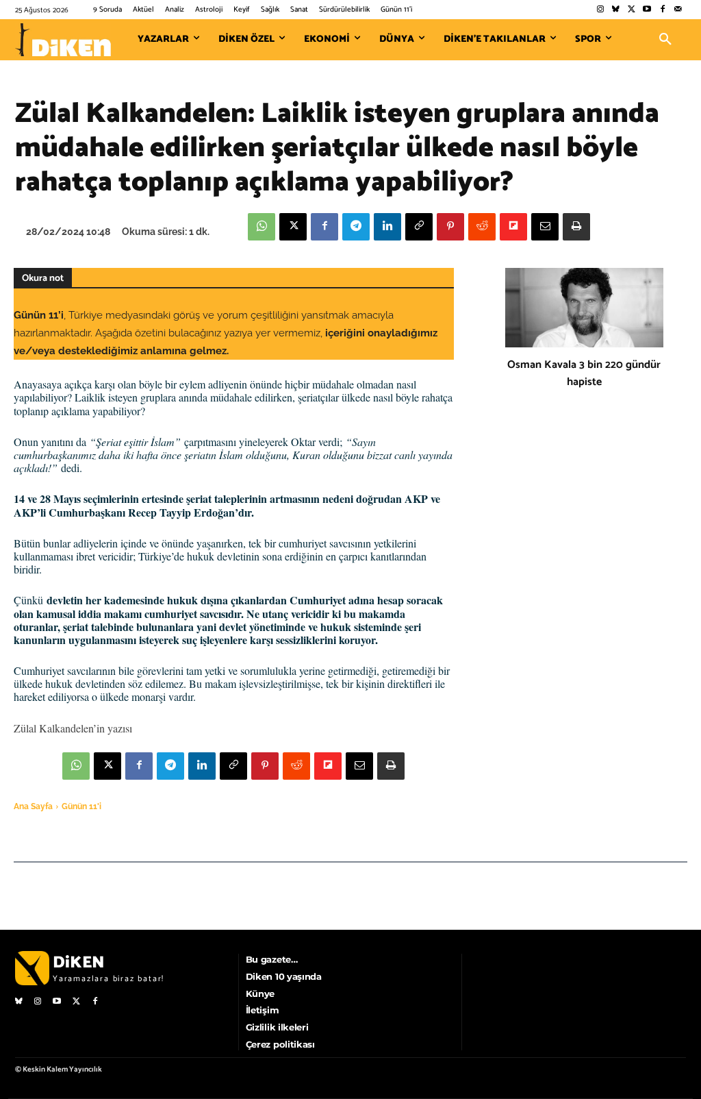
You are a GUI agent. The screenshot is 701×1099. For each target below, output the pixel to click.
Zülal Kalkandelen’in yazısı (73, 728)
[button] (665, 39)
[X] (293, 226)
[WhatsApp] (261, 226)
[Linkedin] (387, 226)
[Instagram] (600, 10)
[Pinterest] (450, 226)
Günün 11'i (81, 806)
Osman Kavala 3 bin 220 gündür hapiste (584, 373)
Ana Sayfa (33, 806)
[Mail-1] (678, 10)
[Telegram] (356, 226)
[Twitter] (631, 10)
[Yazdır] (576, 226)
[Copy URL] (419, 226)
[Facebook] (662, 10)
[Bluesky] (616, 10)
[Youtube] (647, 10)
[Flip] (513, 226)
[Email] (545, 226)
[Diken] (63, 39)
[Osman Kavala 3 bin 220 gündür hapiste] (584, 307)
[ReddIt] (482, 226)
